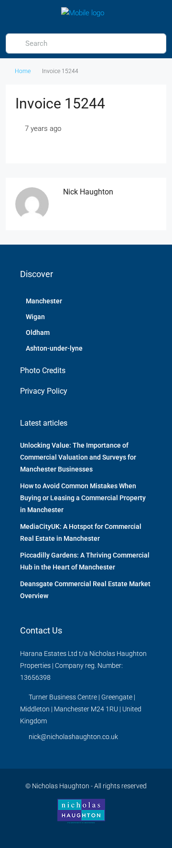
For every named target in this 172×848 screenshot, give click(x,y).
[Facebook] (69, 830)
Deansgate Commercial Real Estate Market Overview (85, 590)
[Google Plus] (103, 830)
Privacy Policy (43, 391)
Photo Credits (42, 370)
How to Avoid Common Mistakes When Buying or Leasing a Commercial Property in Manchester (83, 498)
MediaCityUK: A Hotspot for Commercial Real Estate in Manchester (80, 532)
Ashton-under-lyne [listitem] (54, 348)
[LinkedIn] (86, 830)
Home (23, 71)
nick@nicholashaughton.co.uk (73, 737)
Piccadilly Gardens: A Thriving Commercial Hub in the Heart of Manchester (85, 561)
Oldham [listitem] (38, 332)
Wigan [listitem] (35, 317)
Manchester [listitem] (44, 301)
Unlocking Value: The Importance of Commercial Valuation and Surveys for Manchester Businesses (78, 457)
